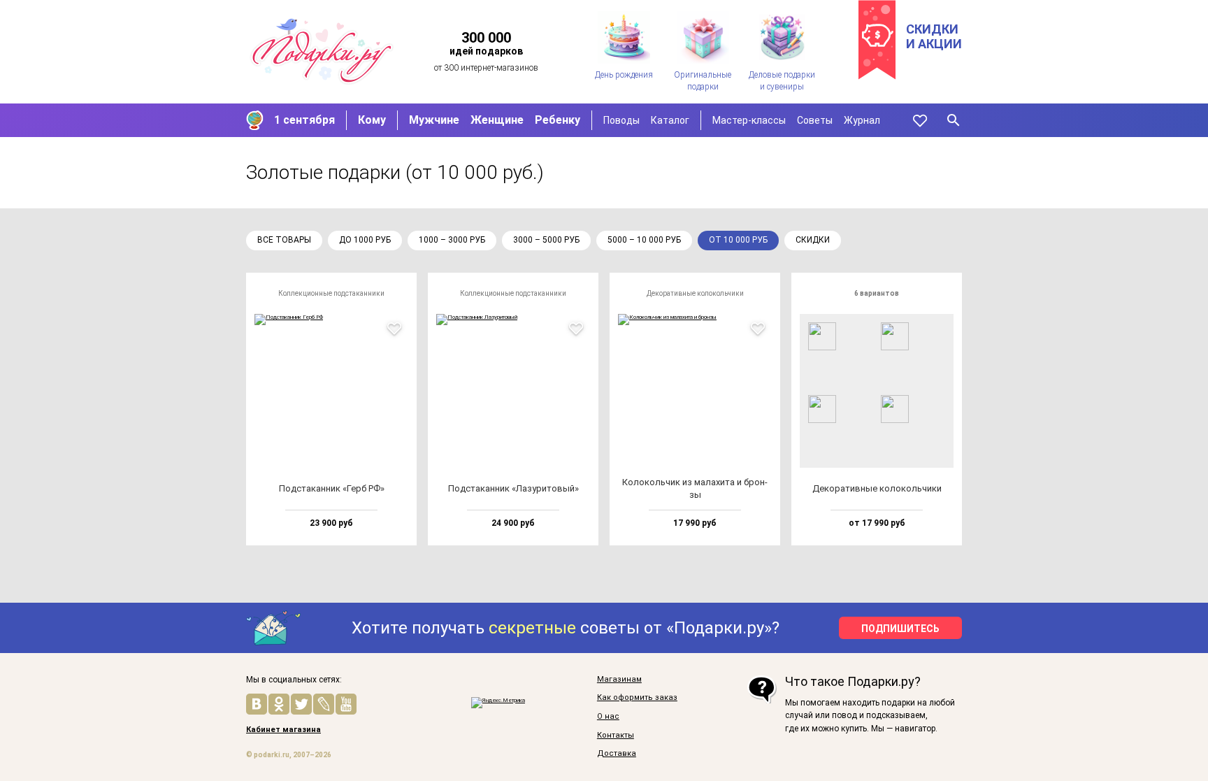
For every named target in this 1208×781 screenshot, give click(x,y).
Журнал (862, 120)
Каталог (670, 120)
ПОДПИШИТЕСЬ (900, 628)
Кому (372, 120)
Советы (815, 120)
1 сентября (304, 120)
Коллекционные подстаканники (331, 293)
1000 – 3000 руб (452, 240)
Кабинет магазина (283, 730)
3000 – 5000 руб (546, 240)
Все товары (284, 240)
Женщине (497, 120)
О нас (608, 716)
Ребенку (557, 120)
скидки (813, 240)
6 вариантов (876, 293)
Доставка (616, 754)
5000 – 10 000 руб (644, 240)
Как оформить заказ (637, 698)
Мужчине (434, 120)
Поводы (621, 120)
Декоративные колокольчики (695, 293)
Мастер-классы (749, 120)
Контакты (615, 735)
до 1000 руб (365, 240)
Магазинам (619, 679)
